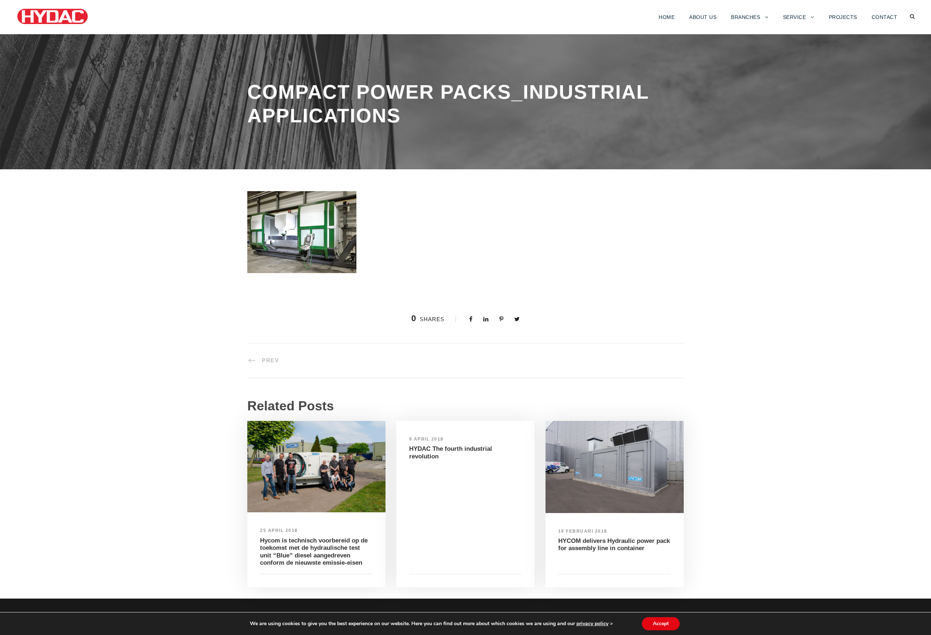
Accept (661, 623)
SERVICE (794, 17)
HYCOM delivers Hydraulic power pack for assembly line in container (614, 544)
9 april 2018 (426, 439)
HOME (667, 17)
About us (702, 17)
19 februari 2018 (582, 531)
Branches (745, 17)
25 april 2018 (279, 530)
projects (843, 17)
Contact (885, 17)
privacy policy (592, 623)
